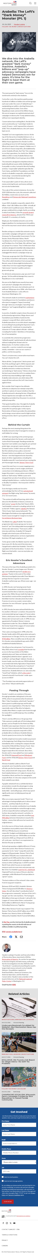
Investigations (24, 26)
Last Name (5, 1130)
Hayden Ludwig (19, 24)
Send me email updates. (11, 1177)
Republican (6, 197)
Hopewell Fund (16, 755)
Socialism (22, 1088)
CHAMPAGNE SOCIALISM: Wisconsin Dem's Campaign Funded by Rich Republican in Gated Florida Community (18, 1097)
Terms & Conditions (14, 1195)
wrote (13, 504)
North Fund (6, 760)
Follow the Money (9, 26)
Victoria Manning (18, 1022)
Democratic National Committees (24, 197)
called (15, 522)
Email (3, 1139)
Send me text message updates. (13, 1181)
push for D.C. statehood (26, 870)
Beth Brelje (16, 1091)
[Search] (30, 3)
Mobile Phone (6, 1149)
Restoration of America (10, 959)
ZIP (3, 1167)
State (4, 1158)
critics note (26, 673)
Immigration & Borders (24, 1019)
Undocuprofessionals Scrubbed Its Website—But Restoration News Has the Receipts (19, 1027)
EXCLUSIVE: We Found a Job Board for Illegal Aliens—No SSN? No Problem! (18, 1061)
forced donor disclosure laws (12, 518)
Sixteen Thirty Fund (26, 462)
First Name (5, 1121)
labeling (24, 509)
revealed (21, 649)
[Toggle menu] (35, 3)
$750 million (6, 639)
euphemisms (29, 298)
